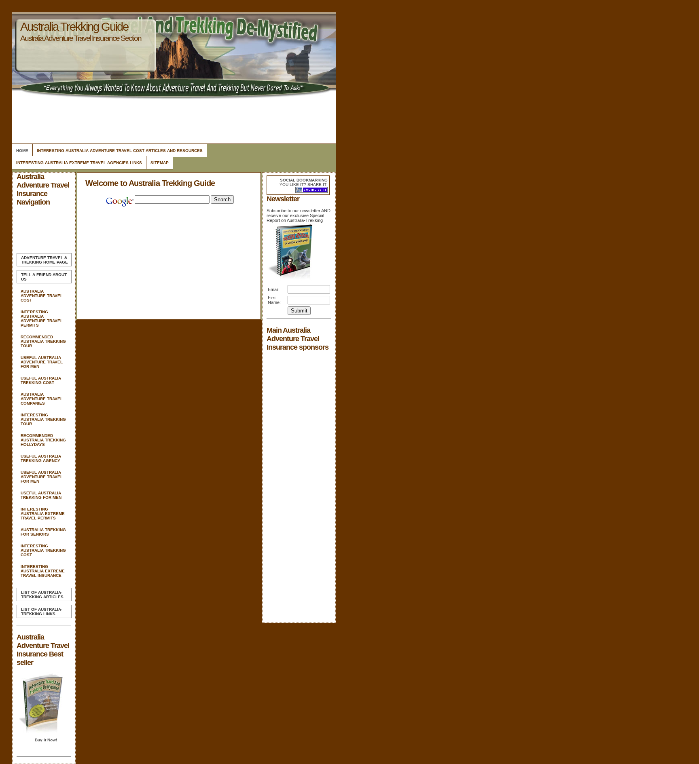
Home (22, 150)
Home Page (44, 259)
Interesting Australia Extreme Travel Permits (43, 513)
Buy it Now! (46, 740)
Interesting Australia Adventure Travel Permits (42, 318)
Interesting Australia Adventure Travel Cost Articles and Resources (120, 150)
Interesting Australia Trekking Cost (43, 550)
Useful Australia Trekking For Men (41, 495)
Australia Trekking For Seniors (43, 532)
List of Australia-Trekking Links (41, 611)
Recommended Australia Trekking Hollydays (43, 440)
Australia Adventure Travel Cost (42, 295)
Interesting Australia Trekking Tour (43, 419)
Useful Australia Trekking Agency (41, 458)
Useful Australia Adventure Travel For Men (42, 362)
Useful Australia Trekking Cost (41, 380)
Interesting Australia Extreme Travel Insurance (43, 571)
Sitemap (159, 162)
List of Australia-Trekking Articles (42, 594)
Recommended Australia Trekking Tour (43, 341)
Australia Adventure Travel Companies (42, 398)
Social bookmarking (304, 180)
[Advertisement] (172, 119)
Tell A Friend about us (44, 276)
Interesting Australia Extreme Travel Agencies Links (79, 162)
